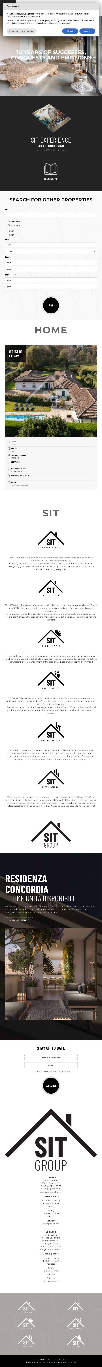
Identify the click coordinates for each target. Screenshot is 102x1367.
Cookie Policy (48, 1362)
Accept (87, 31)
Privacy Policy (33, 1362)
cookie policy (34, 16)
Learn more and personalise (21, 31)
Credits (72, 1362)
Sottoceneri (15, 225)
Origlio (15, 351)
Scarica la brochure (19, 920)
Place (7, 239)
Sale (12, 231)
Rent (12, 235)
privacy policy (64, 1072)
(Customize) (61, 1362)
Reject (70, 31)
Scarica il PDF (51, 178)
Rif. (6, 209)
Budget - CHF (11, 274)
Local (7, 257)
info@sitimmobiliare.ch (51, 1249)
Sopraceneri (15, 221)
